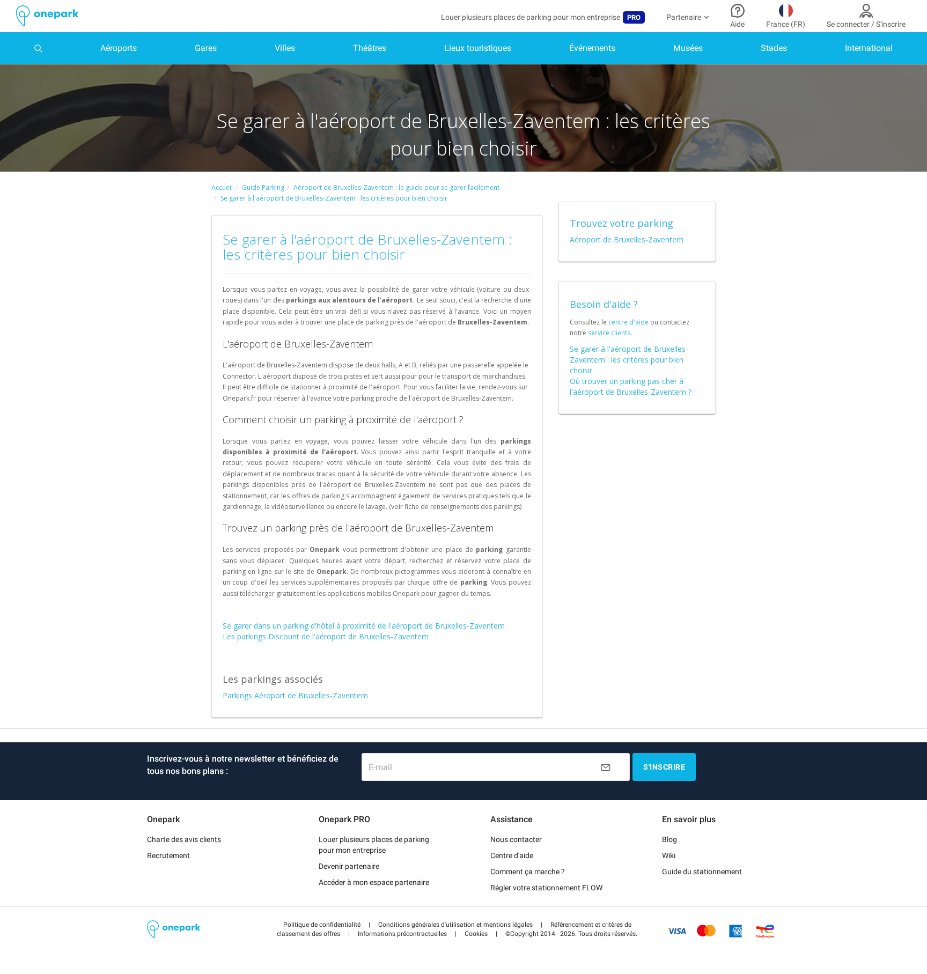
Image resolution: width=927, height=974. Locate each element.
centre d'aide (628, 322)
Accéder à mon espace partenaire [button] (374, 882)
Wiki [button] (668, 855)
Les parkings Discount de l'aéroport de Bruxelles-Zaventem (326, 636)
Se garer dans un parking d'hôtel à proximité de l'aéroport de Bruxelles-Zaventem (364, 626)
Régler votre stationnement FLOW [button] (546, 887)
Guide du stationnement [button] (702, 871)
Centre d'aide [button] (511, 855)
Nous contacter (516, 839)
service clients (609, 332)
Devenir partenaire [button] (349, 866)
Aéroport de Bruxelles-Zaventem (626, 239)
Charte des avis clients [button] (184, 839)
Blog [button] (669, 839)
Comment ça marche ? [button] (527, 871)
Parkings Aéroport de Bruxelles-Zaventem (295, 695)
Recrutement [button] (168, 855)
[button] (321, 924)
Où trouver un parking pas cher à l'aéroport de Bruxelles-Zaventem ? (630, 386)
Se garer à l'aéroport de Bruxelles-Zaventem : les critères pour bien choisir (629, 359)
